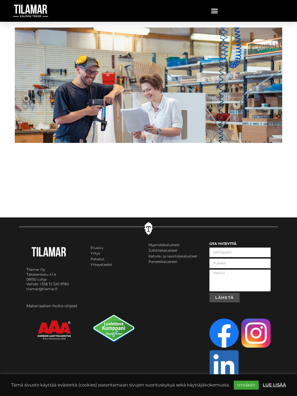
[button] (214, 11)
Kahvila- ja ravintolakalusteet (173, 256)
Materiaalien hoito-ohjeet (51, 305)
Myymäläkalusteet (164, 245)
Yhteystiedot (101, 264)
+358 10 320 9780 (54, 284)
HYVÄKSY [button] (246, 385)
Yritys (95, 253)
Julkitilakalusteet (163, 250)
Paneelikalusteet (162, 261)
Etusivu (96, 248)
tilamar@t (35, 289)
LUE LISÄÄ (274, 385)
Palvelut (97, 259)
